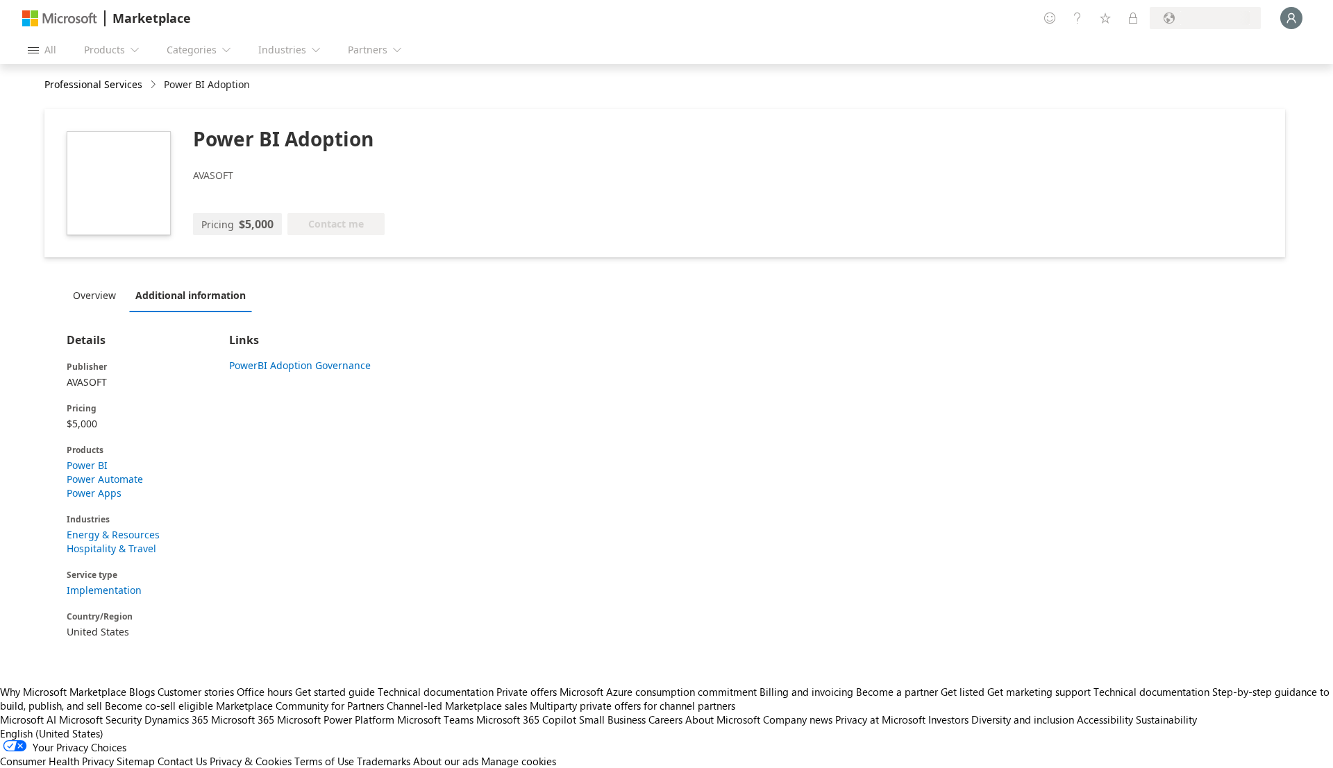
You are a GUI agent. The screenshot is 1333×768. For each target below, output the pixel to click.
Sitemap (136, 761)
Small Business (612, 719)
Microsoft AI (28, 719)
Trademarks (383, 761)
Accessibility (1105, 719)
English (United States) (51, 733)
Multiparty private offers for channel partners (632, 705)
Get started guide (335, 692)
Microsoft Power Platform (335, 719)
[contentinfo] (154, 85)
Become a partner (897, 692)
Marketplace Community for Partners (300, 705)
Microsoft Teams (435, 719)
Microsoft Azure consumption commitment (660, 692)
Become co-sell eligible (159, 705)
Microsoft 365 (242, 719)
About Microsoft (722, 719)
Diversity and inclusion (1022, 719)
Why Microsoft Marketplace (63, 692)
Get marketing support (1039, 692)
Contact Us (182, 761)
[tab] (98, 295)
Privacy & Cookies (251, 761)
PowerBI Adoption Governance (300, 365)
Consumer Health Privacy (57, 761)
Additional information (190, 295)
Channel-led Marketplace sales (457, 705)
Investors (948, 719)
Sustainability (1166, 719)
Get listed (962, 692)
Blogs (142, 692)
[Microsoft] (59, 18)
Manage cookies (518, 761)
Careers (665, 719)
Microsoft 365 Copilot (526, 719)
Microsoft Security (100, 719)
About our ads (445, 761)
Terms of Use (324, 761)
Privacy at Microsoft (880, 719)
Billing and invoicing (806, 692)
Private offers (526, 692)
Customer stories (196, 692)
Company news (797, 719)
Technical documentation (436, 692)
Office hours (264, 692)
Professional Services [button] (93, 84)
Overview (94, 295)
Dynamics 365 (176, 719)
